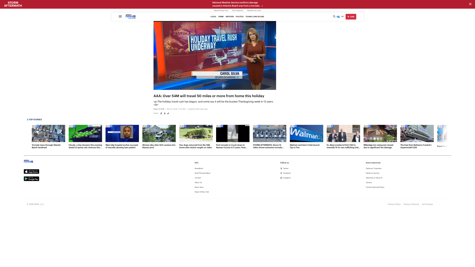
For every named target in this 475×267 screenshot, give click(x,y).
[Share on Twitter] (165, 113)
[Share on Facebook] (161, 113)
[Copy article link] (168, 113)
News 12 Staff (159, 109)
